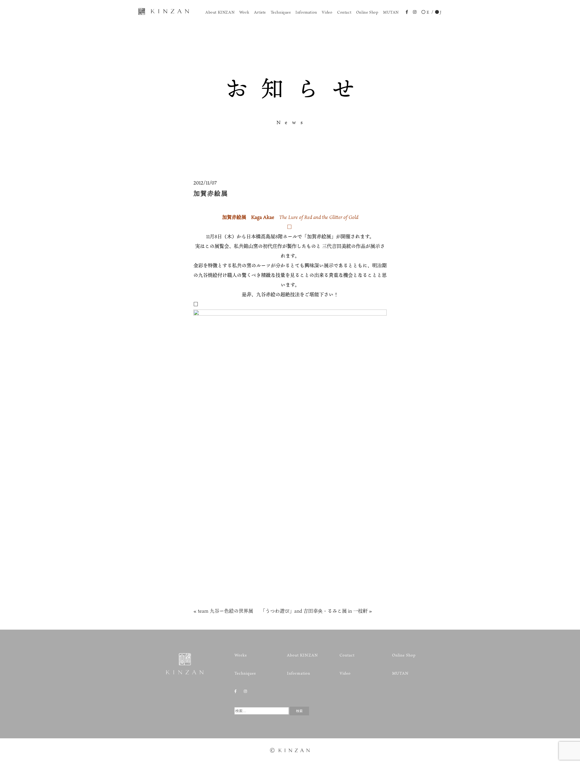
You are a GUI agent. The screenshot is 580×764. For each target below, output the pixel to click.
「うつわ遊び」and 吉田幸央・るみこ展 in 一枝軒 (315, 611)
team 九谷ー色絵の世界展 (225, 611)
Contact (344, 12)
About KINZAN (219, 12)
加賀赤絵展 (210, 193)
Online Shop (367, 12)
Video (327, 12)
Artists (260, 12)
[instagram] (415, 13)
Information (306, 12)
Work (244, 12)
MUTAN (391, 12)
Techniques (281, 12)
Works (240, 655)
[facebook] (407, 13)
